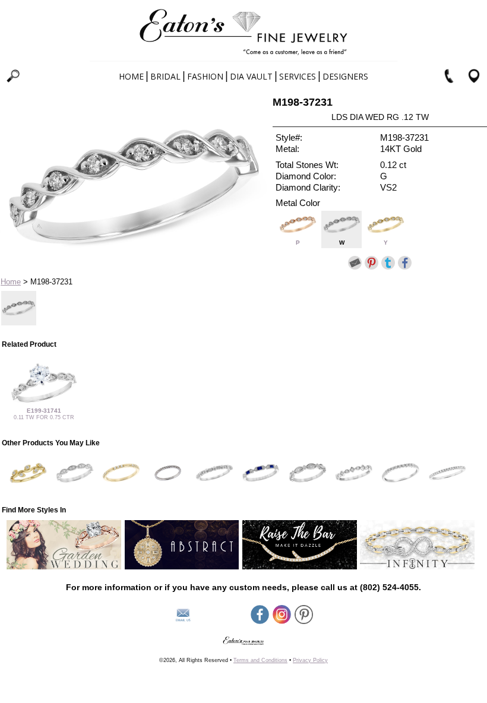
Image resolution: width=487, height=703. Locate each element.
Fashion (205, 76)
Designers (345, 76)
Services (297, 76)
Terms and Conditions (260, 660)
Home (131, 76)
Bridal (165, 76)
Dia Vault (251, 76)
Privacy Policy (310, 660)
